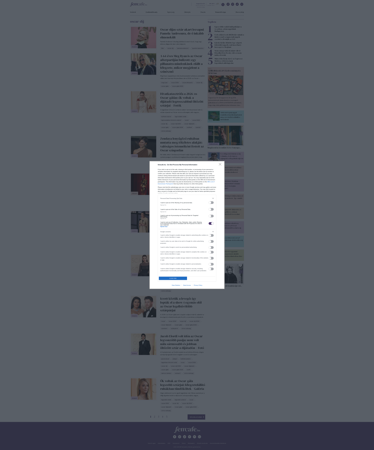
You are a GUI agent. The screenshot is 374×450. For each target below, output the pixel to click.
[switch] (211, 202)
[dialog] (187, 225)
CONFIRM (173, 278)
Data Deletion (176, 285)
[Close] (221, 165)
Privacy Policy (198, 285)
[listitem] (187, 198)
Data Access (187, 285)
